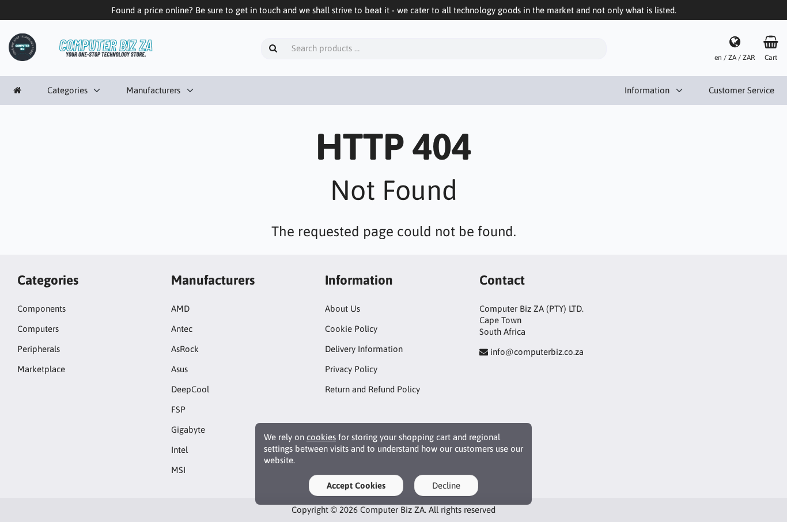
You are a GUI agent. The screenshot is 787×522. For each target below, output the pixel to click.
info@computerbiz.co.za (537, 352)
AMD (180, 308)
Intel (179, 450)
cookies (321, 437)
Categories (67, 90)
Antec (181, 329)
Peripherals (38, 349)
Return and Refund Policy (372, 389)
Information (647, 90)
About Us (342, 308)
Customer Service (741, 90)
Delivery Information (364, 349)
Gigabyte (188, 429)
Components (41, 308)
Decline (446, 485)
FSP (178, 409)
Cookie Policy (351, 329)
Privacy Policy (351, 369)
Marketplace (41, 369)
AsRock (185, 349)
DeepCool (190, 389)
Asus (179, 369)
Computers (38, 329)
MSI (178, 470)
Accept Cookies (356, 485)
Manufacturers (153, 90)
